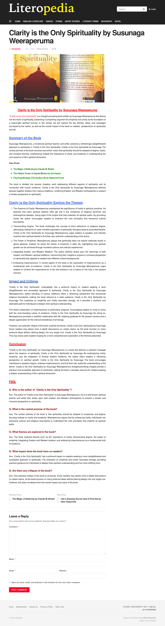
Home (17, 21)
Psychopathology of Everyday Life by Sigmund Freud (38, 177)
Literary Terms (90, 21)
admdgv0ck (15, 49)
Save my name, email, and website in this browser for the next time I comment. (46, 582)
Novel (118, 21)
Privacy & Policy (46, 607)
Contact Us (33, 607)
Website (62, 570)
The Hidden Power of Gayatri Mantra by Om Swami (36, 173)
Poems (59, 21)
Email (12, 570)
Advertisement (21, 607)
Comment (14, 526)
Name (12, 559)
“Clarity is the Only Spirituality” (23, 116)
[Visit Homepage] (41, 9)
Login (153, 9)
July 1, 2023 (29, 49)
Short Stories (72, 21)
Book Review (43, 49)
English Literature (33, 21)
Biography (106, 21)
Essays (49, 21)
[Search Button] (144, 9)
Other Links (59, 607)
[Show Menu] (10, 21)
